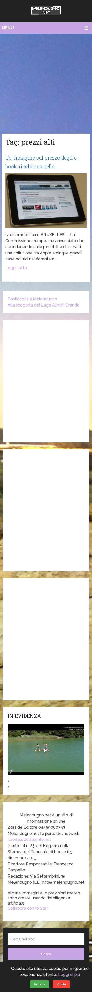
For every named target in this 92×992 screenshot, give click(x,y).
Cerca (46, 954)
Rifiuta (61, 984)
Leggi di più (69, 974)
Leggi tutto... (17, 267)
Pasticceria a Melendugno (32, 299)
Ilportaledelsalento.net (29, 839)
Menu (8, 27)
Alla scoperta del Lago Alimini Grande (43, 305)
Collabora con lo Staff (28, 908)
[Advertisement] (46, 82)
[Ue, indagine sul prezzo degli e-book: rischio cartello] (46, 200)
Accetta (39, 984)
